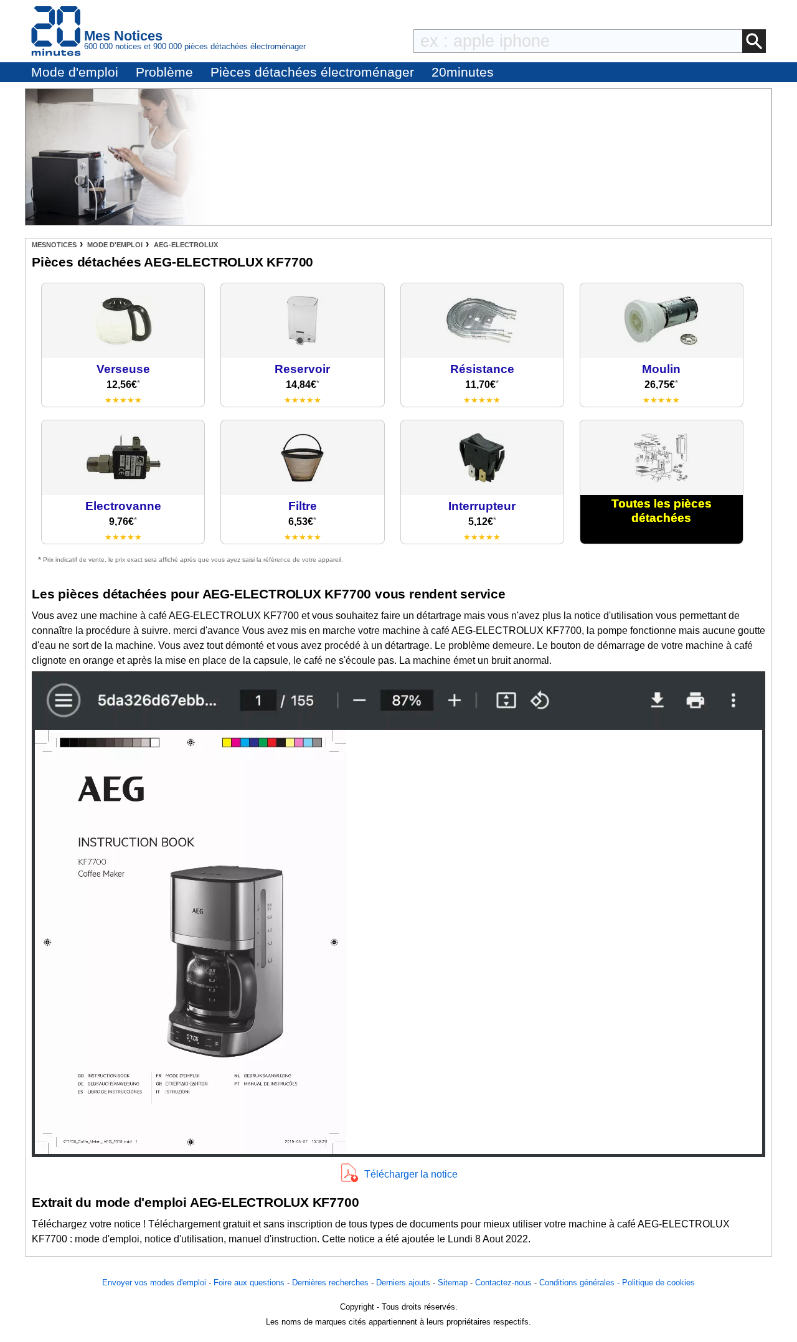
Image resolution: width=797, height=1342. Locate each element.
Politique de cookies (658, 1282)
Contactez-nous (503, 1282)
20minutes (463, 72)
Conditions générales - (580, 1282)
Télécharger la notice (411, 1174)
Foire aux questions (249, 1282)
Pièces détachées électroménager (312, 72)
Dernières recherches (330, 1282)
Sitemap (453, 1282)
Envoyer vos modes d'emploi (154, 1282)
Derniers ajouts (403, 1282)
